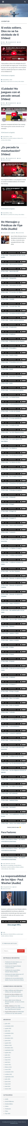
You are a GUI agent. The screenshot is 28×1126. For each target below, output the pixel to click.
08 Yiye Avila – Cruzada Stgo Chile (10, 306)
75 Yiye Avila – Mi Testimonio (9, 793)
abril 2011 (7, 1062)
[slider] (24, 252)
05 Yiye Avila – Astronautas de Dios (11, 285)
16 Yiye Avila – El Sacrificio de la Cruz (11, 362)
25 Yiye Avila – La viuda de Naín (10, 425)
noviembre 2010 (9, 1072)
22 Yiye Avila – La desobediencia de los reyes (14, 404)
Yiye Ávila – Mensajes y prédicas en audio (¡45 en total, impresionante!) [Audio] (14, 1007)
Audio (3, 863)
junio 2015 (8, 1035)
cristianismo (5, 138)
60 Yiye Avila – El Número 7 (8, 684)
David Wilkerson (9, 1101)
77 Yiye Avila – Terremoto (8, 807)
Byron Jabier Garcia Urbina (12, 1000)
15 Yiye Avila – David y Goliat (9, 355)
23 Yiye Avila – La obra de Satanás (10, 411)
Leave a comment (6, 43)
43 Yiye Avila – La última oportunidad (11, 555)
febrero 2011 (8, 1067)
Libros (6, 1106)
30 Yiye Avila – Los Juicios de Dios (11, 462)
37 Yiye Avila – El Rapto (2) (8, 511)
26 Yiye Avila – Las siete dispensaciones (12, 432)
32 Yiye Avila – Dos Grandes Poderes (11, 476)
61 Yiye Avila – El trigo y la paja (10, 691)
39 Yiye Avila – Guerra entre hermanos (12, 525)
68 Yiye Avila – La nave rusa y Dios (11, 740)
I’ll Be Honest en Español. (8, 75)
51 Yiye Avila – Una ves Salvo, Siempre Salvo (13, 619)
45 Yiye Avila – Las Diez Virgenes (10, 571)
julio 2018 (7, 1031)
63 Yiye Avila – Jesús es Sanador (10, 705)
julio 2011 (7, 1055)
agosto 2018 (8, 1028)
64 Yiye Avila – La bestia (8, 712)
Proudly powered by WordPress (9, 1122)
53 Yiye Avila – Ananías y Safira (10, 633)
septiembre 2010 (9, 1076)
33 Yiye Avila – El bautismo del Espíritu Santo (14, 483)
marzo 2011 (8, 1064)
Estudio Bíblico (5, 79)
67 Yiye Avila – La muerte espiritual (11, 733)
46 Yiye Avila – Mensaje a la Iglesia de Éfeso (13, 578)
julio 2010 (7, 1079)
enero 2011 (8, 1069)
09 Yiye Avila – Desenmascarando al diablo (13, 313)
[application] (14, 252)
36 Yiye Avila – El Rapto (7, 504)
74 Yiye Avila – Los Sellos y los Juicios (12, 786)
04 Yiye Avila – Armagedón (8, 278)
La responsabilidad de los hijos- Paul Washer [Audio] (13, 879)
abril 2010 (7, 1086)
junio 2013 (8, 1040)
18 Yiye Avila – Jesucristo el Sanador (11, 376)
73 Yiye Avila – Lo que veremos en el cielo (13, 779)
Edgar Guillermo (9, 990)
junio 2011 (8, 1057)
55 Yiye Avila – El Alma (7, 647)
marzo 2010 (8, 1088)
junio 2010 (8, 1081)
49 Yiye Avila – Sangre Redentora (10, 603)
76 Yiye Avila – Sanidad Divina (9, 800)
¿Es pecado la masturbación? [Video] (10, 151)
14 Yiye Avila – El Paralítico (8, 348)
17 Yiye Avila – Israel (7, 369)
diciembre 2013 (9, 1038)
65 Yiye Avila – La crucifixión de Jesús (12, 719)
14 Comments (21, 232)
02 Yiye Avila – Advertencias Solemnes (12, 264)
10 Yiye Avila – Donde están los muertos (12, 320)
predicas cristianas (17, 138)
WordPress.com (14, 1123)
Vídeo (3, 42)
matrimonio (9, 81)
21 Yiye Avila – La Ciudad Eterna (10, 397)
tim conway (15, 81)
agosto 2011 (8, 1052)
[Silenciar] (21, 252)
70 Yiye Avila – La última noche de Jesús (12, 756)
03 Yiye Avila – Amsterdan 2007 (9, 271)
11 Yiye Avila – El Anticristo (9, 327)
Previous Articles (10, 943)
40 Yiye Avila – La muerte (8, 532)
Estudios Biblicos (17, 865)
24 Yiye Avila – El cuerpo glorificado (11, 418)
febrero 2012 (8, 1045)
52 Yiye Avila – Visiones (7, 626)
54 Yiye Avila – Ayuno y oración (10, 640)
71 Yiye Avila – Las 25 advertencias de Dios (13, 763)
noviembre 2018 (9, 1026)
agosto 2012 (8, 1043)
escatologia (10, 865)
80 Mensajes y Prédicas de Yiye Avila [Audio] (11, 225)
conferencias (5, 934)
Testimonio (8, 863)
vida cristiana (21, 81)
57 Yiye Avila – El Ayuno (7, 661)
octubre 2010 (8, 1074)
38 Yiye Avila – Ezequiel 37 (8, 518)
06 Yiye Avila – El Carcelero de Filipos (11, 292)
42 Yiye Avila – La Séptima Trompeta (11, 548)
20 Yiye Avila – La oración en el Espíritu (12, 390)
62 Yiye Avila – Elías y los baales (10, 698)
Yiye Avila (13, 863)
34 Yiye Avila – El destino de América (11, 490)
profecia (21, 867)
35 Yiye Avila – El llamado (8, 497)
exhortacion (3, 867)
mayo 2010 (8, 1084)
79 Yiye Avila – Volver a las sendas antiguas (13, 823)
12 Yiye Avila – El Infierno (8, 334)
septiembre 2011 (9, 1050)
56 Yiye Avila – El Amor (7, 654)
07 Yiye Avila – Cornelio (7, 299)
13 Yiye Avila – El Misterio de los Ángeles (12, 341)
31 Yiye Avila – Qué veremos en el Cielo (12, 469)
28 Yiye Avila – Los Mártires (9, 448)
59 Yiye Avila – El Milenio (8, 677)
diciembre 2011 (9, 1047)
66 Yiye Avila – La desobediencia (10, 726)
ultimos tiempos (4, 868)
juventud (4, 81)
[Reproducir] (3, 252)
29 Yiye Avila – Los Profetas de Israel (11, 455)
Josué (19, 42)
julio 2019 (7, 1023)
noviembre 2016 (9, 1033)
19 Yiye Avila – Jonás (7, 383)
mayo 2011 (8, 1059)
